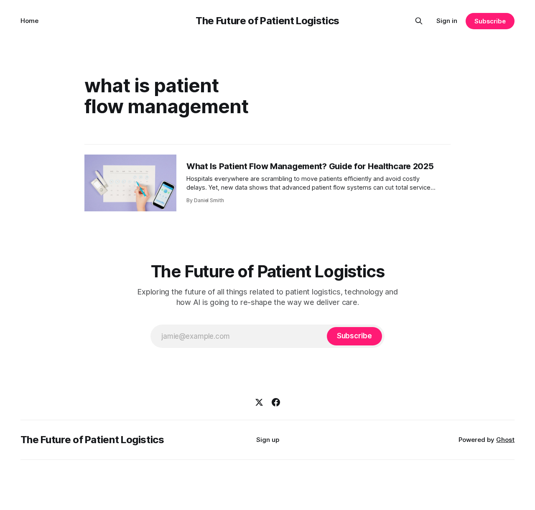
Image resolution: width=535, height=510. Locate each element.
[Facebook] (276, 402)
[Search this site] (418, 21)
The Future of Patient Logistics (267, 21)
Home (29, 21)
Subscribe (490, 21)
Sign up (267, 440)
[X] (259, 402)
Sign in (446, 21)
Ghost (505, 440)
